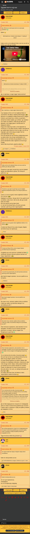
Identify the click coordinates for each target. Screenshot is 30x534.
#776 (28, 342)
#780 (28, 471)
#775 (28, 315)
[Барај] (28, 1)
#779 (28, 445)
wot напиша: (5, 474)
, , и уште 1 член (15, 460)
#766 (28, 22)
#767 (28, 74)
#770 (28, 183)
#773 (28, 266)
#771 (28, 217)
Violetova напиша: (6, 107)
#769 (28, 159)
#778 (28, 422)
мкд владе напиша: (7, 78)
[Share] (25, 22)
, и (9, 148)
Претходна (9, 12)
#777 (28, 384)
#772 (28, 242)
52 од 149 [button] (16, 12)
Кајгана (4, 523)
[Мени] (2, 2)
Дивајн (4, 10)
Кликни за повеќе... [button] (15, 91)
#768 (28, 104)
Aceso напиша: (5, 25)
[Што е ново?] (24, 1)
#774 (28, 291)
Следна (23, 12)
